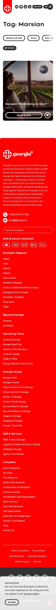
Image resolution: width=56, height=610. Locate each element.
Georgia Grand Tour (12, 344)
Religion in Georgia (12, 416)
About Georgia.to (11, 468)
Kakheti (6, 273)
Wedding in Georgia (12, 449)
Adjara (6, 259)
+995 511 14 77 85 (19, 214)
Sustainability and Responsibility (19, 497)
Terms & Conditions (20, 551)
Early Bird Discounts (13, 506)
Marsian (10, 48)
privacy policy (31, 593)
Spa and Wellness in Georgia (16, 411)
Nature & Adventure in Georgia (18, 387)
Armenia (7, 321)
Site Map (37, 562)
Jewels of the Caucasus (15, 349)
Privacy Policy (38, 551)
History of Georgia (12, 397)
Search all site (14, 38)
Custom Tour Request (14, 521)
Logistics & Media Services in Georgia (21, 444)
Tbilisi (6, 307)
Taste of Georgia (11, 354)
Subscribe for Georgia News (17, 516)
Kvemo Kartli (9, 278)
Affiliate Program (22, 562)
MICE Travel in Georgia (14, 439)
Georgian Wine (10, 377)
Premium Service (11, 492)
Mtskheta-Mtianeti (12, 283)
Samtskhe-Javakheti (13, 297)
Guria (5, 263)
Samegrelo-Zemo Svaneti (15, 292)
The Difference (10, 477)
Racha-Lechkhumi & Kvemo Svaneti (21, 287)
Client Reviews (10, 501)
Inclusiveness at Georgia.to (16, 487)
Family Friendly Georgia (14, 401)
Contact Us (8, 530)
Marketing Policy (16, 556)
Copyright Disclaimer (37, 556)
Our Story (8, 473)
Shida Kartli (8, 302)
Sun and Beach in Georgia (15, 406)
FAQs (5, 525)
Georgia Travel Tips (12, 425)
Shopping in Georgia (12, 421)
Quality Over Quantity (14, 482)
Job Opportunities (12, 511)
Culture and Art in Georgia (16, 392)
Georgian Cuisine (11, 382)
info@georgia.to (18, 220)
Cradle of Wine (10, 359)
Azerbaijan (8, 325)
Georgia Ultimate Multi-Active (18, 363)
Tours (33, 38)
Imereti (6, 268)
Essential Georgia (11, 339)
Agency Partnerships (13, 454)
